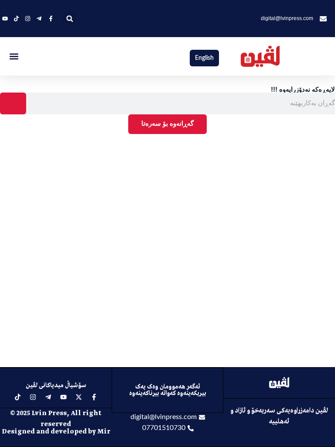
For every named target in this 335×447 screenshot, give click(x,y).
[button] (69, 18)
